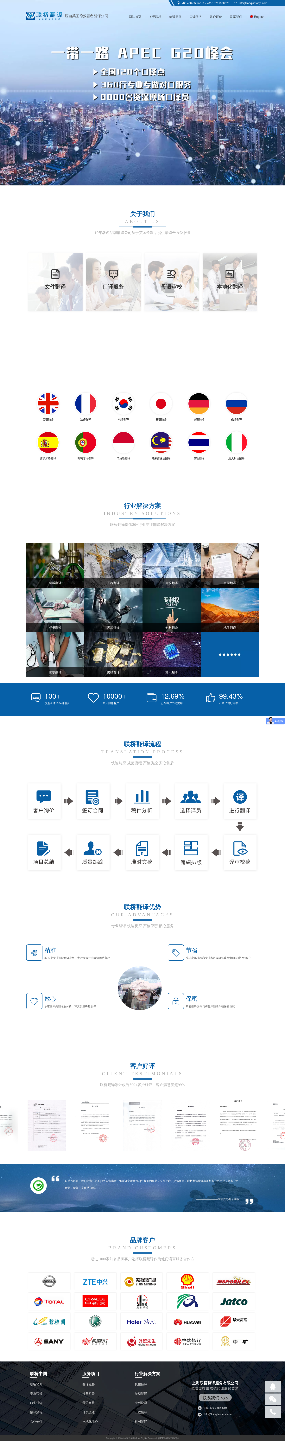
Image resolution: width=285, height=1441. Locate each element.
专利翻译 (141, 1402)
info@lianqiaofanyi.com (252, 3)
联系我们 (236, 16)
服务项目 (90, 1373)
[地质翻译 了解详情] (230, 609)
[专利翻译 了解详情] (171, 609)
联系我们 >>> (215, 1397)
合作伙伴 (36, 1421)
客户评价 (216, 16)
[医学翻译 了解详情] (55, 654)
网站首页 (135, 16)
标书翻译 (141, 1421)
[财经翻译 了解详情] (113, 654)
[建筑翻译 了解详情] (171, 565)
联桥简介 (36, 1384)
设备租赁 (88, 1393)
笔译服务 (175, 16)
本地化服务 (90, 1421)
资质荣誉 (36, 1393)
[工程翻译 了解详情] (113, 565)
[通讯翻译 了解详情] (171, 654)
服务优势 (36, 1402)
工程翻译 (141, 1412)
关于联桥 (155, 16)
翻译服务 (88, 1384)
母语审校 (88, 1402)
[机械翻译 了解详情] (55, 565)
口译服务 (195, 16)
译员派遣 (88, 1412)
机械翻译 (141, 1384)
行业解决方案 (147, 1373)
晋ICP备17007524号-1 (168, 1438)
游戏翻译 (141, 1393)
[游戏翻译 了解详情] (113, 609)
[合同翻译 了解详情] (230, 565)
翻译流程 (36, 1412)
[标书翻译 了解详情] (55, 609)
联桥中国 (38, 1373)
